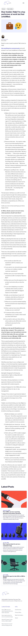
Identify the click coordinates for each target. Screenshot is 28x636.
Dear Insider (10, 8)
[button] (23, 3)
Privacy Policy (18, 612)
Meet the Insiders (19, 615)
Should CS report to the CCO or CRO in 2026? (7, 620)
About (16, 618)
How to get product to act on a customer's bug (7, 616)
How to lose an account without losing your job (7, 624)
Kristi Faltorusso (4, 39)
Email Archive (18, 609)
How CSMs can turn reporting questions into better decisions (7, 611)
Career (3, 8)
